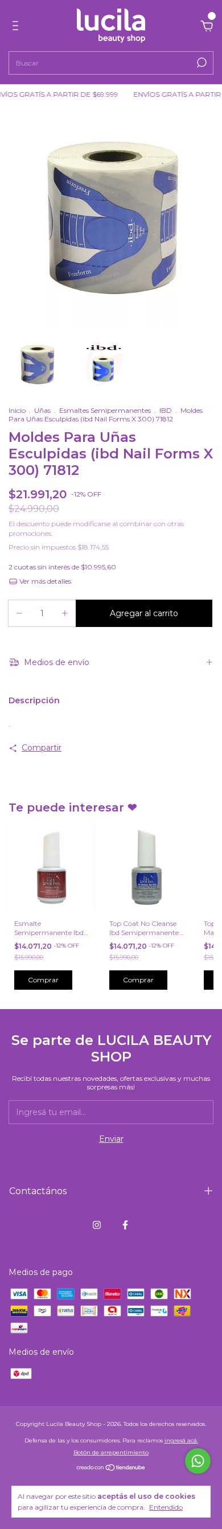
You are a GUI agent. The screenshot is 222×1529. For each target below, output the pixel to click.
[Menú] (17, 27)
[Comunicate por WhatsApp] (198, 1461)
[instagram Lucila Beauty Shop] (96, 1224)
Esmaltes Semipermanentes (105, 410)
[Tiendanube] (111, 1469)
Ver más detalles (44, 581)
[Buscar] (201, 62)
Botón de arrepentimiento (111, 1452)
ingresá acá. (181, 1440)
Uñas (42, 410)
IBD (165, 410)
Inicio (17, 410)
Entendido (166, 1507)
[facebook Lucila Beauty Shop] (125, 1224)
